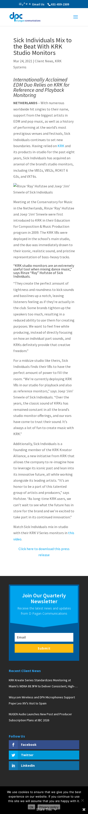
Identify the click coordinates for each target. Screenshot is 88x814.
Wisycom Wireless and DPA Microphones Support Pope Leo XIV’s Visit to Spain (42, 700)
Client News (44, 61)
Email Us (38, 4)
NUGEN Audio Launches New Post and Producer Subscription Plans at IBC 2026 (40, 717)
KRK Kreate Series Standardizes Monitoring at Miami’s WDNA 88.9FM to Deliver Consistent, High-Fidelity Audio (42, 683)
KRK (61, 146)
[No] (82, 800)
